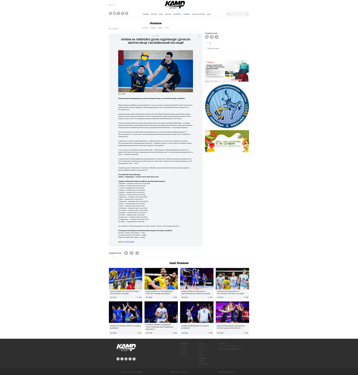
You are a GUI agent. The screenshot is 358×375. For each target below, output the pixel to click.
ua (110, 5)
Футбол (154, 14)
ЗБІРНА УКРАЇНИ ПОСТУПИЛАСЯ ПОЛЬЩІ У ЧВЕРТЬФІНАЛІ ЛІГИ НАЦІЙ (124, 292)
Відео (160, 28)
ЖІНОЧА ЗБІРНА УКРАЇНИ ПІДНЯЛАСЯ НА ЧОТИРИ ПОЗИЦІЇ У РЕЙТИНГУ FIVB (230, 327)
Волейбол (177, 14)
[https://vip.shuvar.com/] (227, 141)
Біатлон (168, 14)
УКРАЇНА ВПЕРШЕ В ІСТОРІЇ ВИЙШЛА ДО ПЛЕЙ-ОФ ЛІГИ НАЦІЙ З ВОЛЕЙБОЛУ (159, 292)
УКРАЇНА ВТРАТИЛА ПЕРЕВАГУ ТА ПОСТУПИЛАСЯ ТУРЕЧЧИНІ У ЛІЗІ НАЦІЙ (230, 292)
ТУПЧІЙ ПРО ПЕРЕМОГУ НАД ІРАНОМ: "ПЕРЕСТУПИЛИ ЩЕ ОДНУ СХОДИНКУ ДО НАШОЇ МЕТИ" (159, 327)
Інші (209, 14)
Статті (167, 28)
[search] (247, 14)
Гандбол (186, 14)
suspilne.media (129, 242)
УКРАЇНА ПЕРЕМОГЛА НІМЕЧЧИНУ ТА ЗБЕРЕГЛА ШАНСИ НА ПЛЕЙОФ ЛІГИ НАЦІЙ (195, 292)
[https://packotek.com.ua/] (227, 71)
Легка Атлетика (198, 14)
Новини (153, 28)
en (114, 5)
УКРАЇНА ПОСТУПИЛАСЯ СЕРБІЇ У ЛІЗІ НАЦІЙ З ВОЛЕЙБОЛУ (125, 327)
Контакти (183, 355)
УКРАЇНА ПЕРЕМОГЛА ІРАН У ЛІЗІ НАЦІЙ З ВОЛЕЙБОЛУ (195, 327)
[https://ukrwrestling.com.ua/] (227, 106)
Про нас (183, 352)
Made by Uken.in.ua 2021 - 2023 (179, 372)
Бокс (161, 14)
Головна (146, 14)
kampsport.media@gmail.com (232, 349)
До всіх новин (213, 48)
